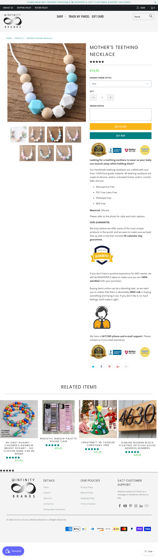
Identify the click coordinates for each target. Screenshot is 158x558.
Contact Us (8, 7)
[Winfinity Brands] (12, 21)
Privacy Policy (87, 487)
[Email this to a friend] (126, 366)
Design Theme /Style (100, 77)
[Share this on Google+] (117, 366)
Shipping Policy (24, 7)
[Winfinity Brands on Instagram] (136, 506)
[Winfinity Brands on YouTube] (125, 506)
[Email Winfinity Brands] (146, 506)
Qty (92, 91)
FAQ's (46, 487)
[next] (82, 82)
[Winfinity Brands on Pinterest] (130, 506)
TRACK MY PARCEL (79, 16)
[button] (97, 61)
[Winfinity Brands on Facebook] (120, 506)
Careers (47, 492)
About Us (48, 498)
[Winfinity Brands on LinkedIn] (141, 506)
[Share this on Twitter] (93, 366)
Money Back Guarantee (54, 509)
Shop (60, 16)
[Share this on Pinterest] (109, 366)
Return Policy (41, 7)
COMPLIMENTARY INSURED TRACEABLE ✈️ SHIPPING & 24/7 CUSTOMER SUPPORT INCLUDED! (79, 2)
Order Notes (97, 105)
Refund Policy (87, 492)
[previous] (10, 82)
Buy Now (120, 135)
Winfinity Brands (21, 519)
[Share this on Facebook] (101, 366)
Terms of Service (88, 503)
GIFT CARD (98, 16)
